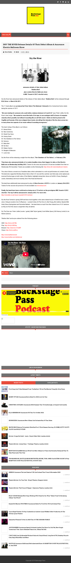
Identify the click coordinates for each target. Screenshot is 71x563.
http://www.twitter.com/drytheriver (11, 237)
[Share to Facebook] (26, 52)
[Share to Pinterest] (28, 52)
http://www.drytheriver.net (9, 235)
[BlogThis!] (23, 52)
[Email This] (22, 52)
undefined (67, 474)
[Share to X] (25, 52)
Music (11, 273)
